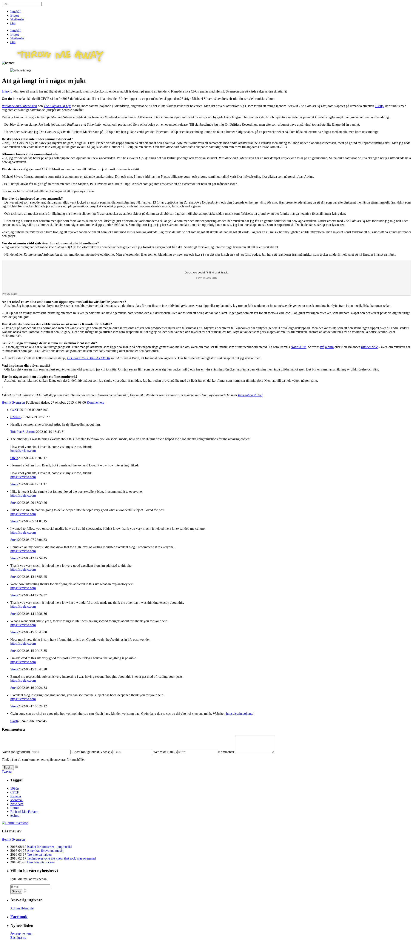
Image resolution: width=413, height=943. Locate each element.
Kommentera (95, 402)
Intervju (7, 91)
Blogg (14, 15)
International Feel (250, 395)
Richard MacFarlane (24, 811)
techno (14, 815)
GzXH (15, 410)
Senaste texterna (21, 933)
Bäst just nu (18, 937)
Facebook (19, 916)
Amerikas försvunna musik (45, 850)
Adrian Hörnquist (22, 908)
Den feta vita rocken (41, 862)
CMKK (15, 417)
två (322, 347)
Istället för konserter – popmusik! (49, 847)
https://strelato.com (23, 450)
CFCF (14, 792)
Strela (14, 458)
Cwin (14, 721)
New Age (16, 804)
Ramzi (14, 808)
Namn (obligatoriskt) (16, 752)
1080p (379, 106)
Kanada (15, 796)
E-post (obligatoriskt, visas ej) (91, 752)
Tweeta (7, 771)
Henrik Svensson (13, 402)
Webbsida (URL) (165, 752)
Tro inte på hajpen (39, 854)
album (329, 347)
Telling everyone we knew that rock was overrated (61, 858)
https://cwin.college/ (239, 713)
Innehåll (15, 11)
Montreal (16, 800)
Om (12, 23)
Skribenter (17, 19)
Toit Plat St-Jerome (23, 432)
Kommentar (226, 752)
